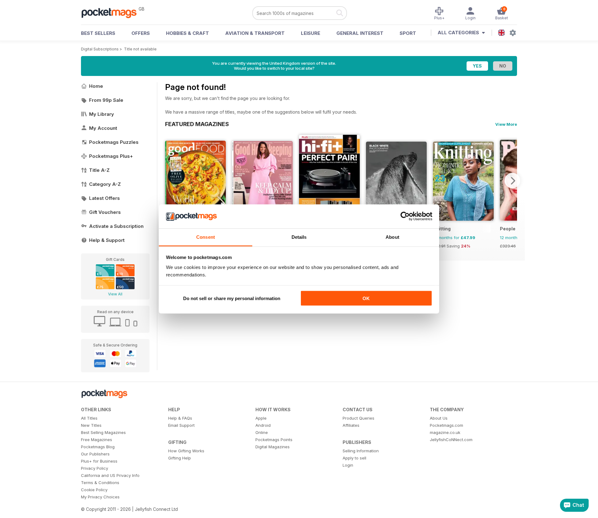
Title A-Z (99, 170)
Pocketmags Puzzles (114, 142)
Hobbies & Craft (187, 33)
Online (261, 432)
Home (96, 86)
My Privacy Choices (100, 496)
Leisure (310, 33)
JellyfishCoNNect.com (451, 439)
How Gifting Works (186, 450)
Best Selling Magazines (103, 432)
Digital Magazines (272, 446)
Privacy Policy (94, 468)
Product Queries (358, 418)
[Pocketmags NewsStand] (112, 12)
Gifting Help (179, 457)
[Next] (512, 180)
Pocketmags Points (273, 439)
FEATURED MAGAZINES (197, 124)
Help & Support (107, 240)
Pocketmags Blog (98, 446)
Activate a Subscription (116, 226)
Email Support (181, 425)
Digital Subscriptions (100, 49)
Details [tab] (299, 236)
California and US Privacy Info (110, 475)
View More (506, 124)
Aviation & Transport (255, 33)
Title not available (140, 49)
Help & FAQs (180, 418)
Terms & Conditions (100, 482)
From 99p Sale (106, 100)
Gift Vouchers (105, 212)
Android (263, 425)
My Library (101, 114)
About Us (439, 418)
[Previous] (170, 180)
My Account (103, 128)
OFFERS (140, 33)
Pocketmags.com (446, 425)
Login (348, 465)
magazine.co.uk (445, 432)
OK (366, 298)
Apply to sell (354, 457)
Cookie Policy (94, 489)
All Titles (89, 418)
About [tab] (392, 236)
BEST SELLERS (98, 33)
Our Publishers (95, 453)
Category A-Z (105, 184)
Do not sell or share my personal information (231, 298)
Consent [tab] (205, 236)
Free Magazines (96, 439)
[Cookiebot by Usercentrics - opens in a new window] (405, 216)
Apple (261, 418)
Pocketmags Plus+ (111, 156)
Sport (408, 33)
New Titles (91, 425)
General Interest (359, 33)
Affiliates (351, 425)
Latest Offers (104, 198)
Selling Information (361, 450)
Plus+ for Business (99, 461)
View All (115, 294)
